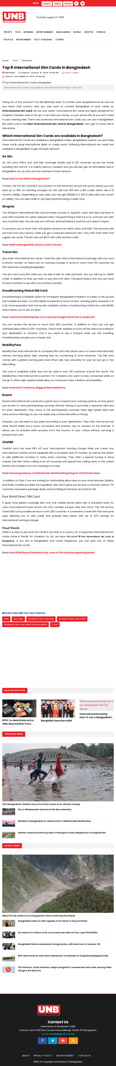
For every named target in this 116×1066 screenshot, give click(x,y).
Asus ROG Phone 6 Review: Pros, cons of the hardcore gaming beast (52, 552)
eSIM (6, 619)
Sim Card (18, 619)
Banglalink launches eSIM (56, 720)
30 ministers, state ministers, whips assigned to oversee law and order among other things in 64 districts (65, 969)
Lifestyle (88, 32)
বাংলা (36, 3)
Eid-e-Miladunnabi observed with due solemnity (44, 809)
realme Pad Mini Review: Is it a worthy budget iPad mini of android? (52, 317)
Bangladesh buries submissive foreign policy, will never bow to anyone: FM (59, 944)
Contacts (84, 1055)
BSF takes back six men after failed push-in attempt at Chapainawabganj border (63, 955)
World (77, 32)
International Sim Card (41, 619)
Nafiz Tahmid (72, 72)
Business (28, 32)
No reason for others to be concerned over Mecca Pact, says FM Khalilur (58, 932)
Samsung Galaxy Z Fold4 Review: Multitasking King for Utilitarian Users (54, 473)
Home (5, 60)
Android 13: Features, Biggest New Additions (37, 387)
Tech (18, 32)
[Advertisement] (58, 583)
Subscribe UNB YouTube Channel (25, 613)
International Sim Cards (72, 619)
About (26, 1055)
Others (59, 39)
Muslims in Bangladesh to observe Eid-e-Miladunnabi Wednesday (54, 821)
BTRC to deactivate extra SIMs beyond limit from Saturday (18, 724)
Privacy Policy (43, 1055)
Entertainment (44, 32)
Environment (23, 39)
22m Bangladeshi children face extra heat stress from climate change (41, 804)
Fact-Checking (43, 39)
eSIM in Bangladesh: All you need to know (35, 244)
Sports (8, 32)
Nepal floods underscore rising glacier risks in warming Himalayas (38, 915)
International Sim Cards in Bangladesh (25, 624)
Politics (8, 39)
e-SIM (55, 624)
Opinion (100, 32)
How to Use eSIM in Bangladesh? (29, 178)
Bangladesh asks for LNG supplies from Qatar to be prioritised (53, 920)
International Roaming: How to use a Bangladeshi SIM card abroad (95, 717)
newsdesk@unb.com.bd (58, 1033)
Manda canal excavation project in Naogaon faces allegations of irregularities (62, 832)
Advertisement (65, 1055)
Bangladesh (63, 32)
